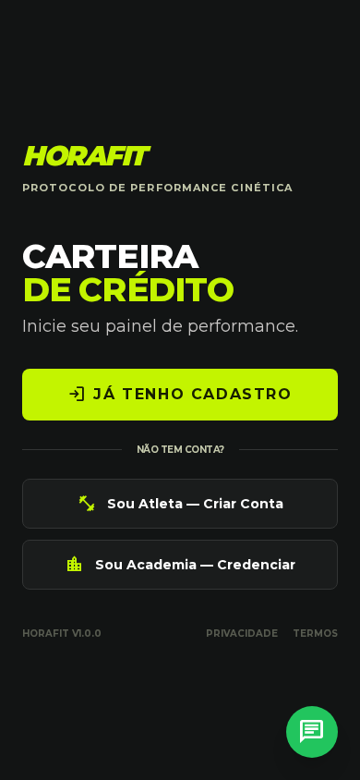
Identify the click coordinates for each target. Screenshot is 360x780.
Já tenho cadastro (179, 395)
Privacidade (242, 634)
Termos (315, 634)
